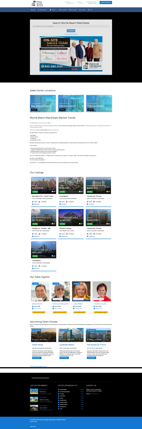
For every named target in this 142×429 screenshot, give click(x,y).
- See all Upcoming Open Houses (38, 366)
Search (71, 30)
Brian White (37, 304)
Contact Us (81, 3)
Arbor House (37, 345)
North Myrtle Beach (65, 391)
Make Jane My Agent (79, 312)
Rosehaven (43, 391)
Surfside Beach (63, 404)
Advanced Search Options (71, 34)
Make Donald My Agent (60, 312)
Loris (61, 408)
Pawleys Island (63, 402)
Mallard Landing (44, 400)
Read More (36, 357)
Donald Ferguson (60, 304)
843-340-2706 (37, 308)
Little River (62, 396)
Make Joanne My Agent (101, 312)
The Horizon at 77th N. (96, 345)
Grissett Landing (65, 228)
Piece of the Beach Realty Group (47, 419)
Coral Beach (64, 196)
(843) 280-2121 (70, 3)
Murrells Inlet (63, 400)
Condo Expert (37, 299)
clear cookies (33, 426)
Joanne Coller (100, 304)
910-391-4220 (78, 308)
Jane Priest (78, 304)
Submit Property (106, 2)
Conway (62, 393)
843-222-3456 (58, 308)
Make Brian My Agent (38, 312)
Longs (61, 398)
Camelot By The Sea (94, 196)
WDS (36, 421)
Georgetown (63, 406)
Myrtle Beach (63, 389)
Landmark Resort (67, 345)
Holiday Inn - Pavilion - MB (41, 228)
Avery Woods (43, 408)
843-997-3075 (99, 308)
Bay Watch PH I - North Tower (42, 196)
